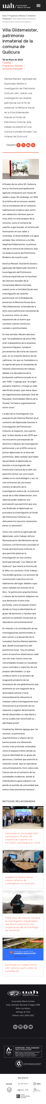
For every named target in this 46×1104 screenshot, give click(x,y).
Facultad (6, 63)
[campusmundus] (23, 1090)
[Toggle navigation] (38, 5)
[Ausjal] (9, 1084)
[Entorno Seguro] (9, 1089)
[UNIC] (37, 1083)
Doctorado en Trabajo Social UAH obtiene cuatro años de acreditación (21, 968)
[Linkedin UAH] (15, 1026)
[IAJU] (23, 1084)
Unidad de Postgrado (12, 69)
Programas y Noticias (12, 66)
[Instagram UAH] (20, 1026)
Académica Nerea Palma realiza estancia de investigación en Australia (19, 880)
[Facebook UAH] (25, 1026)
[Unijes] (23, 1096)
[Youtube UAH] (30, 1026)
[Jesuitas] (37, 1089)
